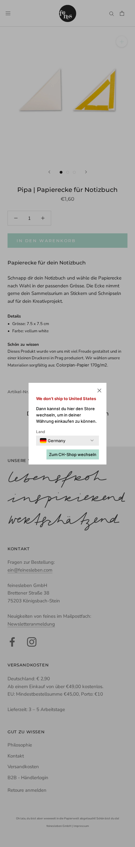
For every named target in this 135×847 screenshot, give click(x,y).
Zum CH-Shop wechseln (72, 454)
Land (40, 431)
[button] (99, 391)
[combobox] (52, 440)
